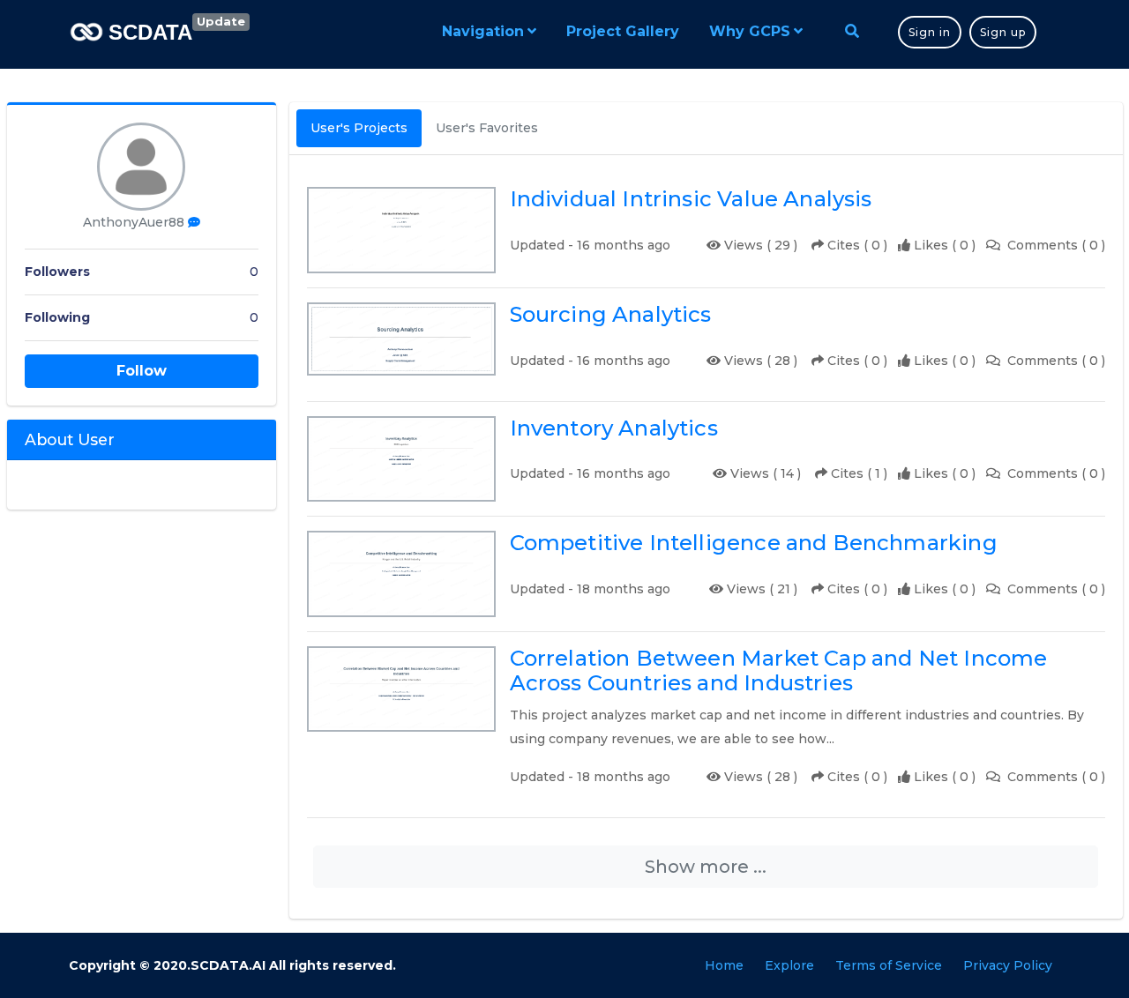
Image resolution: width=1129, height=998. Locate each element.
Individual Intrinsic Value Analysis (691, 199)
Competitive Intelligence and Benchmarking (754, 543)
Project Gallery (622, 31)
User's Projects (358, 128)
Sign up (1003, 32)
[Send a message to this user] (194, 223)
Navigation (483, 31)
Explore (789, 965)
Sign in (929, 32)
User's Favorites (487, 128)
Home (724, 965)
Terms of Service (888, 965)
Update (221, 21)
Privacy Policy (1007, 965)
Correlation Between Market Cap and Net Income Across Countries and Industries (779, 671)
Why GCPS (749, 31)
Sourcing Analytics (611, 314)
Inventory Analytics (614, 428)
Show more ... (705, 866)
